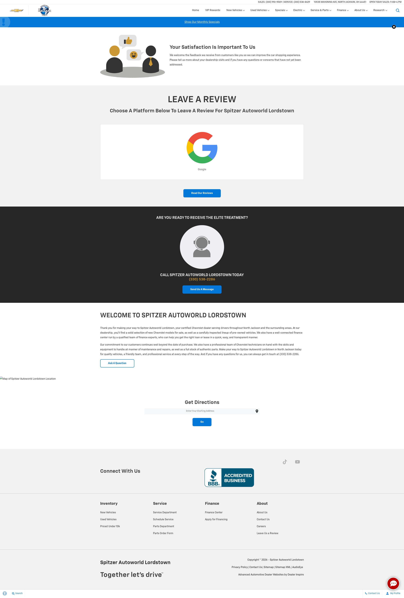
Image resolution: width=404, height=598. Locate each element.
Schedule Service (163, 519)
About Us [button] (359, 11)
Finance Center (214, 512)
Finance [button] (341, 11)
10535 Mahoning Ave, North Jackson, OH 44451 (340, 2)
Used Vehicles (108, 519)
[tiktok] (284, 461)
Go (202, 422)
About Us (262, 512)
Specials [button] (280, 11)
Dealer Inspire (296, 575)
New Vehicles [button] (234, 11)
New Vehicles (108, 512)
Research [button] (379, 11)
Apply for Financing (216, 519)
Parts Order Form (163, 533)
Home (195, 10)
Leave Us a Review (267, 533)
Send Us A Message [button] (202, 289)
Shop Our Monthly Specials (202, 22)
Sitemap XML (283, 567)
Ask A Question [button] (117, 363)
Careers (261, 526)
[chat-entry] (393, 583)
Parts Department (163, 526)
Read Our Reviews (202, 193)
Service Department (165, 512)
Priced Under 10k (110, 526)
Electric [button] (297, 11)
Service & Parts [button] (319, 11)
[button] (397, 10)
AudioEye (297, 567)
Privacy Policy (240, 567)
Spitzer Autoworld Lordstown (287, 560)
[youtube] (297, 461)
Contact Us (263, 519)
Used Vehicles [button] (258, 11)
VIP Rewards (212, 10)
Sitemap (269, 567)
